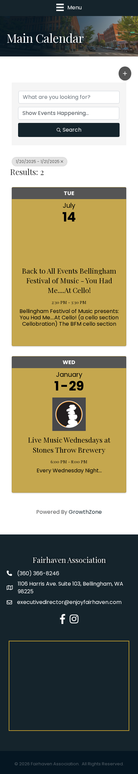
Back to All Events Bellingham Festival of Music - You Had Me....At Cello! (69, 280)
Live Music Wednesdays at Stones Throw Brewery (69, 444)
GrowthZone (85, 512)
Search (72, 130)
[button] (125, 73)
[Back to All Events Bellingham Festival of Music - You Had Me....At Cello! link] (69, 243)
